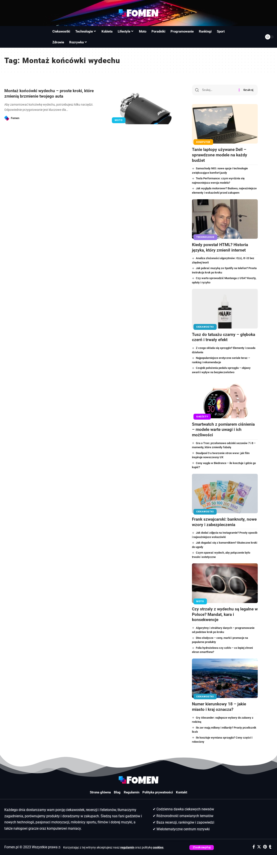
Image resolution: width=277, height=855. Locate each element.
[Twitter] (259, 847)
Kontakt (181, 792)
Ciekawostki (205, 326)
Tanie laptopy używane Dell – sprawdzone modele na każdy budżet (219, 155)
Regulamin (131, 792)
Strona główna (100, 792)
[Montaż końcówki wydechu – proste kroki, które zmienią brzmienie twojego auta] (146, 104)
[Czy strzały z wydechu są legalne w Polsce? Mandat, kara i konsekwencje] (225, 583)
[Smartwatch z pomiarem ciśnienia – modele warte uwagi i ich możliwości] (225, 398)
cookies (158, 847)
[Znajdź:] (219, 90)
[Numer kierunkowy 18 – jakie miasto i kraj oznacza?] (225, 678)
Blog (117, 792)
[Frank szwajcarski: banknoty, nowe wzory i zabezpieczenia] (225, 493)
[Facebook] (253, 847)
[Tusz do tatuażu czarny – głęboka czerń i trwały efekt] (225, 308)
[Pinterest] (265, 847)
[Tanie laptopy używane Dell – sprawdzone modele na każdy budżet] (225, 124)
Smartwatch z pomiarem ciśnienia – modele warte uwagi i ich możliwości (223, 429)
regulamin (127, 847)
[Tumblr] (270, 847)
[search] (8, 37)
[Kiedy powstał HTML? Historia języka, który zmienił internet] (225, 219)
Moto (118, 120)
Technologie (205, 237)
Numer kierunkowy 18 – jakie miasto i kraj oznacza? (219, 706)
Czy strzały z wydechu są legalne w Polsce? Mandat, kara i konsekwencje (225, 614)
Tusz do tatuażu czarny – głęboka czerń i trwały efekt (223, 337)
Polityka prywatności (157, 792)
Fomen (15, 118)
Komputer (203, 142)
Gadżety (202, 416)
